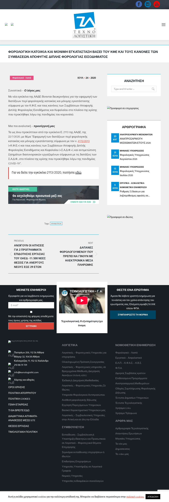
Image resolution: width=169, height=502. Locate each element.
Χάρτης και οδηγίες (24, 379)
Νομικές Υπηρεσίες (72, 475)
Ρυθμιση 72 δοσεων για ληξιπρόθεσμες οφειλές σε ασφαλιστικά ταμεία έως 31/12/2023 (134, 194)
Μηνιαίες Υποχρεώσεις (132, 150)
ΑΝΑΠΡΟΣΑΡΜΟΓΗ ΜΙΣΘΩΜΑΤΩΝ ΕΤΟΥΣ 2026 (135, 140)
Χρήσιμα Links (123, 408)
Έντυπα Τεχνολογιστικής (128, 402)
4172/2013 (84, 141)
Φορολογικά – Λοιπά (126, 352)
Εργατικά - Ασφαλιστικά (132, 183)
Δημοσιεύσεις (122, 448)
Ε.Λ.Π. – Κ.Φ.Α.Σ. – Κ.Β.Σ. (128, 362)
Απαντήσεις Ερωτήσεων (128, 433)
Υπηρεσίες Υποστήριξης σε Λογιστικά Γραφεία (82, 468)
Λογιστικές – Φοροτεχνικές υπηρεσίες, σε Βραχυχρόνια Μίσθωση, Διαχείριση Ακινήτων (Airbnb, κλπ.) (84, 371)
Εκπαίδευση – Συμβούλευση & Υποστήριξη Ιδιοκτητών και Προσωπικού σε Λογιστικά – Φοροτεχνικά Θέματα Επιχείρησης (83, 441)
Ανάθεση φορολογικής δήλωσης (79, 399)
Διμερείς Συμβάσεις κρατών (130, 373)
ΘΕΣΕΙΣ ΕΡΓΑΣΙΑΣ (18, 426)
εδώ (78, 172)
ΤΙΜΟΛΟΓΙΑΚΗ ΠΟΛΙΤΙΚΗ (22, 431)
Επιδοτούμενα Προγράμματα (131, 378)
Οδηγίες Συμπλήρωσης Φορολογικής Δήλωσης (135, 390)
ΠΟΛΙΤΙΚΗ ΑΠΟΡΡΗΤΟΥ (22, 393)
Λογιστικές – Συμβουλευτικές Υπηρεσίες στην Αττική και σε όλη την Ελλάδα (83, 417)
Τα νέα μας (121, 443)
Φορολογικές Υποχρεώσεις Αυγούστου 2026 (134, 157)
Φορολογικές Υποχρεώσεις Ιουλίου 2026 (134, 173)
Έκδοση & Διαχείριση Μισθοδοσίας (80, 380)
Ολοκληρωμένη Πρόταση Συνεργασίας (83, 361)
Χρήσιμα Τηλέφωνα (126, 413)
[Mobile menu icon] (163, 24)
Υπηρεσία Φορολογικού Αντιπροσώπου (83, 394)
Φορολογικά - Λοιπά (21, 78)
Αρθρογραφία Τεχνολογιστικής (132, 428)
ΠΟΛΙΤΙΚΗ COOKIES (19, 398)
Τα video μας (122, 454)
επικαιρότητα (56, 223)
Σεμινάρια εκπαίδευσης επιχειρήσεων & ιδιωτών (83, 454)
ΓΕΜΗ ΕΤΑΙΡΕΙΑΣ (18, 404)
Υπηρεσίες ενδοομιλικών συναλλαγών (83, 480)
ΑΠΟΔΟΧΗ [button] (153, 496)
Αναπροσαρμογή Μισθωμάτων (136, 134)
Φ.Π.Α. (118, 368)
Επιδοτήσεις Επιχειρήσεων (76, 461)
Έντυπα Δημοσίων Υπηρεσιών (132, 397)
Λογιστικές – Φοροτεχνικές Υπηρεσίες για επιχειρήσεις (84, 354)
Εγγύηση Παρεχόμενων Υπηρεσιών (81, 405)
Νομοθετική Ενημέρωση (133, 187)
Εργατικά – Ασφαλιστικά (128, 357)
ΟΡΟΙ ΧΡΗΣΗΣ (16, 387)
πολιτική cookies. (135, 496)
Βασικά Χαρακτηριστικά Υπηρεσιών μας (83, 410)
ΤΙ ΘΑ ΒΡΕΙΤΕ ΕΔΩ (18, 410)
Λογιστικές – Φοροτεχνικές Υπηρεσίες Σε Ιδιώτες (84, 387)
